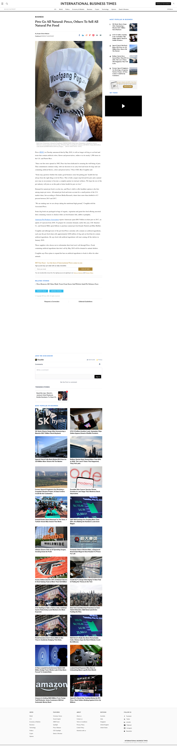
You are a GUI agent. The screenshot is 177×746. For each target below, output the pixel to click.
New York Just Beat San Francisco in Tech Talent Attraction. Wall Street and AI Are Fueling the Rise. (85, 610)
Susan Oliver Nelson (43, 33)
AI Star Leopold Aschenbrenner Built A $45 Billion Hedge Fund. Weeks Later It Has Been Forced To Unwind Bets (50, 670)
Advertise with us (81, 730)
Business (89, 9)
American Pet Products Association (47, 219)
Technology (105, 9)
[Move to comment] (100, 35)
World (61, 9)
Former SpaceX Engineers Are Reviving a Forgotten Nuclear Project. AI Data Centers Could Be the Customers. (50, 491)
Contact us (80, 719)
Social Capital (56, 719)
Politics (67, 9)
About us (79, 716)
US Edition (170, 9)
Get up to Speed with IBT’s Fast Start (126, 82)
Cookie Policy (80, 727)
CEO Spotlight (57, 730)
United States (104, 727)
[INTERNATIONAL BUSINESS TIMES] (88, 3)
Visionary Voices (57, 716)
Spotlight (55, 724)
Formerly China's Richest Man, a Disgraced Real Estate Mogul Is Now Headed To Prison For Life (85, 551)
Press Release (57, 727)
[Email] (97, 35)
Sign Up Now (128, 86)
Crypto (97, 9)
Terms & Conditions (82, 722)
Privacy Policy (89, 273)
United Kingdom (104, 724)
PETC (42, 152)
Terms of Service (78, 273)
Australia (102, 716)
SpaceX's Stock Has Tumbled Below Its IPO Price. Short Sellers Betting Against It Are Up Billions (85, 700)
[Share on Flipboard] (90, 35)
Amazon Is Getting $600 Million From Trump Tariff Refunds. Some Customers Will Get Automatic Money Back (50, 700)
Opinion (113, 9)
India (101, 719)
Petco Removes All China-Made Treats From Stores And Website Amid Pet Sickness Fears (67, 284)
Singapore (103, 722)
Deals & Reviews (124, 9)
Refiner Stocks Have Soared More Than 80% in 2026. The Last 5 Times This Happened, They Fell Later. (85, 461)
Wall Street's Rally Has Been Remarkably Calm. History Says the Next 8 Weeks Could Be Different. (85, 640)
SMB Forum (56, 722)
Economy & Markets (78, 9)
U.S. (55, 9)
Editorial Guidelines (85, 301)
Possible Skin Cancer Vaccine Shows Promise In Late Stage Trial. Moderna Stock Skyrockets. (85, 491)
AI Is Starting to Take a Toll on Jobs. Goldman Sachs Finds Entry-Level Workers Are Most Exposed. (51, 610)
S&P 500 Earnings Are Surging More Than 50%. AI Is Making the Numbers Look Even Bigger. (84, 521)
